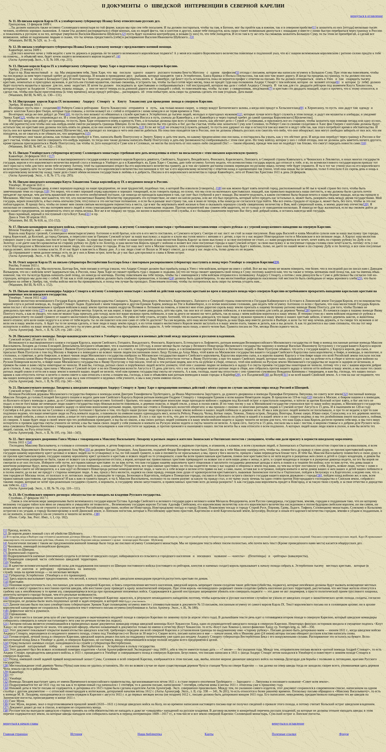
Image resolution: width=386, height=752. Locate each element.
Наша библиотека (150, 734)
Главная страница (15, 734)
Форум (344, 734)
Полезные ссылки (284, 734)
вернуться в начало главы (20, 723)
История (76, 734)
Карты (209, 734)
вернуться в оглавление (366, 16)
